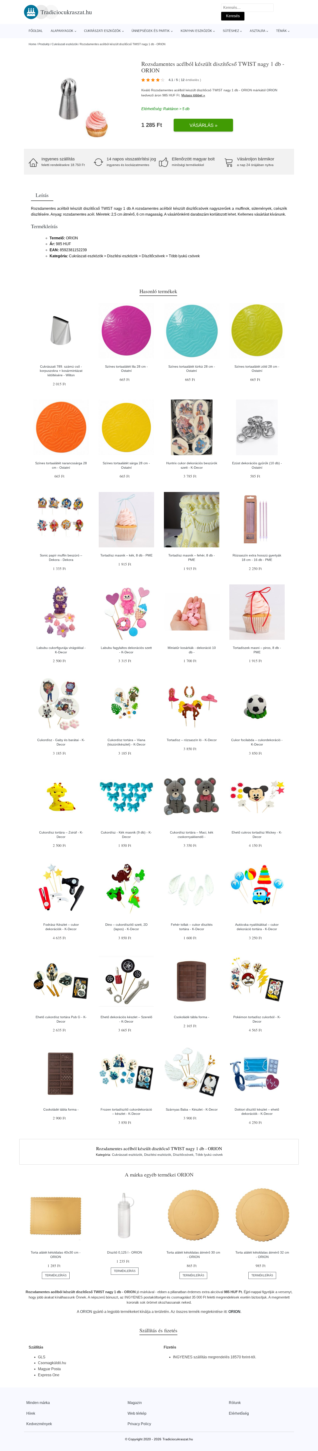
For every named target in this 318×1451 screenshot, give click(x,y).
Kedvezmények (39, 1424)
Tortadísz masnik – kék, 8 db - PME (126, 555)
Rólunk (235, 1403)
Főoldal (36, 31)
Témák (281, 31)
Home (32, 44)
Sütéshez (231, 31)
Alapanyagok (62, 31)
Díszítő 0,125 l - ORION (124, 1252)
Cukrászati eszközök (102, 31)
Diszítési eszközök (157, 1154)
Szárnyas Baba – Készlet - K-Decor (192, 1109)
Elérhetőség (239, 1413)
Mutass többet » (193, 95)
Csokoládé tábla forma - (191, 1017)
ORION (272, 90)
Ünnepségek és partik (151, 31)
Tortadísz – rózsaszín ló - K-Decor (192, 740)
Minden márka (38, 1403)
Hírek (30, 1413)
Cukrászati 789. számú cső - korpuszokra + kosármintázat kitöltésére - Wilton (61, 371)
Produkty (44, 44)
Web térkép (137, 1413)
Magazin (135, 1403)
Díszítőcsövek (183, 1154)
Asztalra (257, 31)
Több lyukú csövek (209, 1154)
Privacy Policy (139, 1424)
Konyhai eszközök (196, 31)
